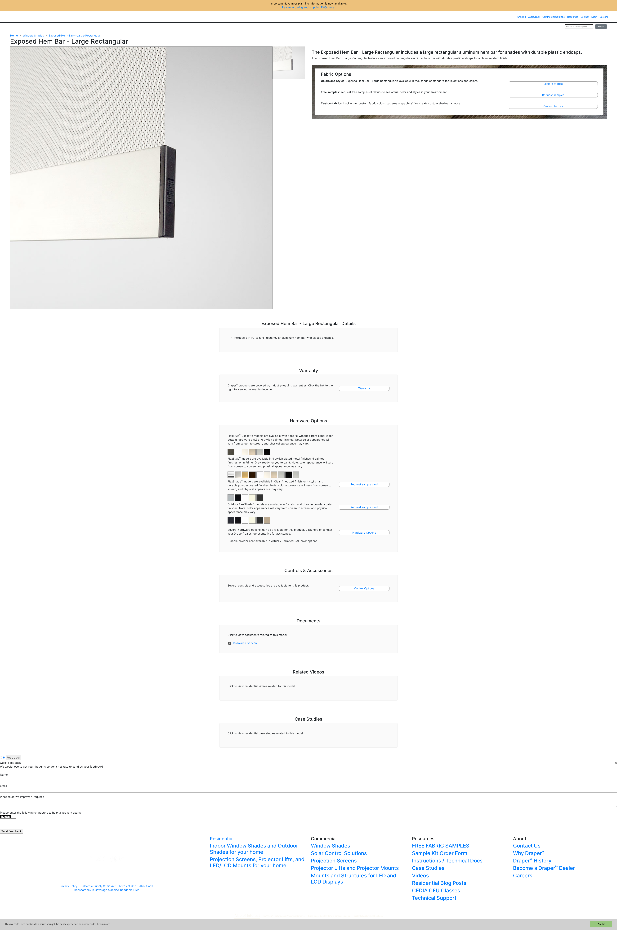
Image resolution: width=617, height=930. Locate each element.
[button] (238, 473)
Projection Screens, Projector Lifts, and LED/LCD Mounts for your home (257, 862)
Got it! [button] (601, 924)
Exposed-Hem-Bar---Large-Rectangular (75, 35)
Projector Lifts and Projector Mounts (355, 868)
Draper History (532, 860)
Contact (585, 16)
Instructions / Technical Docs (447, 860)
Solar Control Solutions (339, 853)
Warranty (364, 388)
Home (14, 35)
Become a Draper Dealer (544, 868)
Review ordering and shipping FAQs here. (308, 7)
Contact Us (527, 846)
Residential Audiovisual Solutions (368, 915)
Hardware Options (364, 532)
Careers (604, 16)
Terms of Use (127, 886)
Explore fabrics (553, 83)
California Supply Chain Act (98, 886)
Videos (420, 875)
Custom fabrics (553, 106)
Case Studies (428, 868)
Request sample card (364, 484)
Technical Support (434, 898)
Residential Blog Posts (439, 883)
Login (558, 26)
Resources (572, 16)
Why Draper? (529, 853)
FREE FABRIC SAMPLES (440, 846)
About (594, 16)
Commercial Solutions (553, 16)
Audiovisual (534, 16)
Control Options (364, 588)
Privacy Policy (68, 886)
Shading (521, 16)
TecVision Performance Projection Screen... (284, 915)
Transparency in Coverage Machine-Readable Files (106, 890)
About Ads (146, 886)
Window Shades (33, 35)
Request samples (553, 95)
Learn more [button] (103, 924)
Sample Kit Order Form (439, 853)
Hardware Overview (244, 643)
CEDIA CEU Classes (436, 890)
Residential (221, 838)
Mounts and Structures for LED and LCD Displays (353, 878)
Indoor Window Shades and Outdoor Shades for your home (254, 849)
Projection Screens (334, 860)
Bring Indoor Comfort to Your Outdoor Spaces (329, 915)
